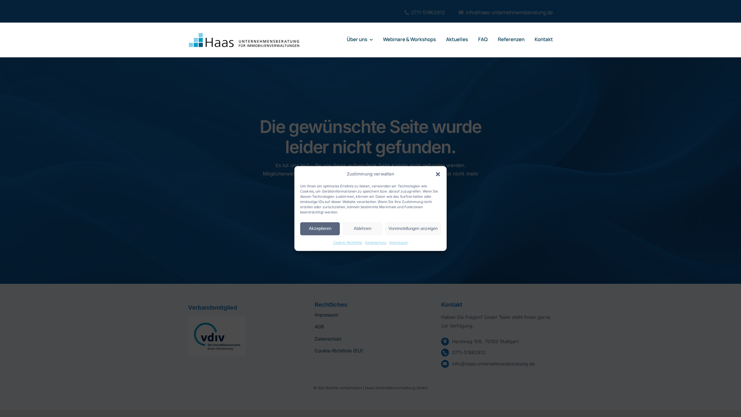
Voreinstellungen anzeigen (413, 228)
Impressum (398, 242)
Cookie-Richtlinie (347, 242)
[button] (438, 174)
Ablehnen (362, 228)
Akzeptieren (320, 228)
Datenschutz (375, 242)
